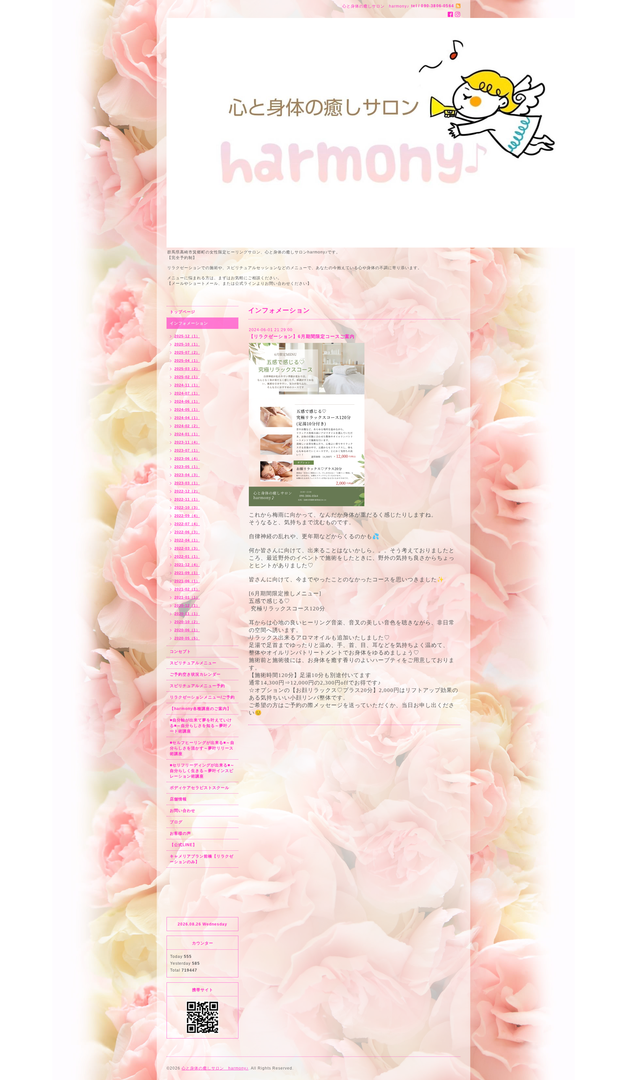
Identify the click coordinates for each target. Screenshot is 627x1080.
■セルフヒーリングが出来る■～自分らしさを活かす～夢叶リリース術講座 (202, 748)
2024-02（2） (187, 426)
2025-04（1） (187, 361)
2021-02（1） (187, 589)
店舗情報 (178, 799)
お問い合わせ (182, 810)
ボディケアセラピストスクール (199, 787)
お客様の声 (180, 833)
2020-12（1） (187, 605)
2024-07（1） (187, 393)
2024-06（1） (187, 401)
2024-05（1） (187, 409)
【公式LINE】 (183, 845)
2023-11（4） (187, 442)
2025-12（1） (187, 336)
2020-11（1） (187, 614)
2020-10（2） (187, 622)
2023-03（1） (187, 483)
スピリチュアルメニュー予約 (197, 686)
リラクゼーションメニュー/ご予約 (202, 697)
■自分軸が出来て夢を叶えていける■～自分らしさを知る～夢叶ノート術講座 (201, 725)
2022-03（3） (187, 548)
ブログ (176, 822)
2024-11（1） (187, 385)
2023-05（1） (187, 467)
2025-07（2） (187, 352)
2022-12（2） (187, 491)
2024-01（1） (187, 434)
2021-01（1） (187, 597)
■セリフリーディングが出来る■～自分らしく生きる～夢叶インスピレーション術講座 (202, 771)
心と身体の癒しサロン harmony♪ (215, 1068)
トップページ (182, 312)
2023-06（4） (187, 458)
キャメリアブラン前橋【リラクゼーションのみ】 (201, 859)
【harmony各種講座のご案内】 (200, 708)
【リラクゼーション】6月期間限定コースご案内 (302, 336)
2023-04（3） (187, 475)
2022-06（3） (187, 532)
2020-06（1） (187, 630)
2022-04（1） (187, 540)
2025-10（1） (187, 344)
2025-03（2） (187, 369)
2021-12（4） (187, 565)
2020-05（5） (187, 638)
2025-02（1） (187, 377)
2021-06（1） (187, 581)
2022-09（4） (187, 516)
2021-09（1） (187, 573)
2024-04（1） (187, 418)
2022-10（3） (187, 507)
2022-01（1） (187, 556)
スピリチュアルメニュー (193, 663)
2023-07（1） (187, 450)
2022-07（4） (187, 524)
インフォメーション (189, 323)
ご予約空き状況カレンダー (195, 674)
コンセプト (180, 651)
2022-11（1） (187, 499)
